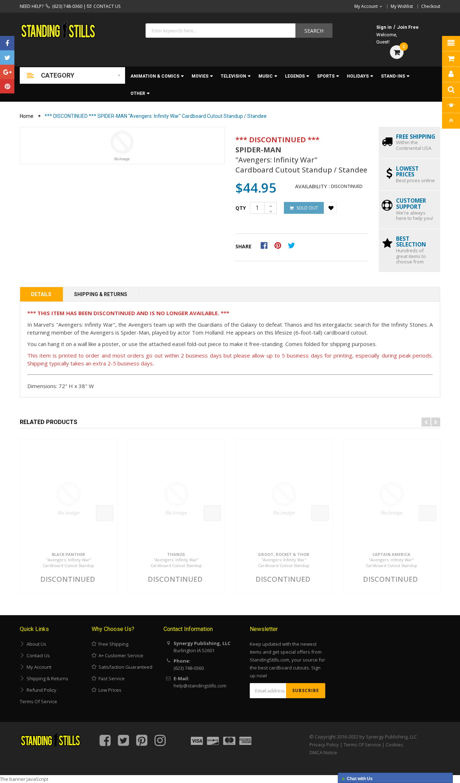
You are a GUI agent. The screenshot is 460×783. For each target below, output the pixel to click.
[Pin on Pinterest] (280, 245)
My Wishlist (402, 6)
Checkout (430, 6)
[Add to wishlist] (331, 208)
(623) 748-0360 (66, 6)
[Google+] (7, 72)
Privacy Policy (324, 744)
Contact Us (37, 655)
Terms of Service (38, 701)
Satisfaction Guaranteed (124, 667)
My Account (37, 667)
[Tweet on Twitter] (293, 245)
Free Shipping (112, 644)
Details (41, 294)
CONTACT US (105, 6)
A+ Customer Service (119, 655)
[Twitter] (7, 57)
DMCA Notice (323, 752)
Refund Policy (40, 690)
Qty (240, 207)
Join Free (408, 27)
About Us (35, 644)
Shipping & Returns (100, 294)
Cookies (394, 744)
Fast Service (110, 678)
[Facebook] (7, 43)
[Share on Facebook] (266, 245)
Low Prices (108, 690)
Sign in (384, 27)
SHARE (243, 246)
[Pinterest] (7, 86)
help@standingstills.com (200, 685)
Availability (311, 186)
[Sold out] (105, 513)
